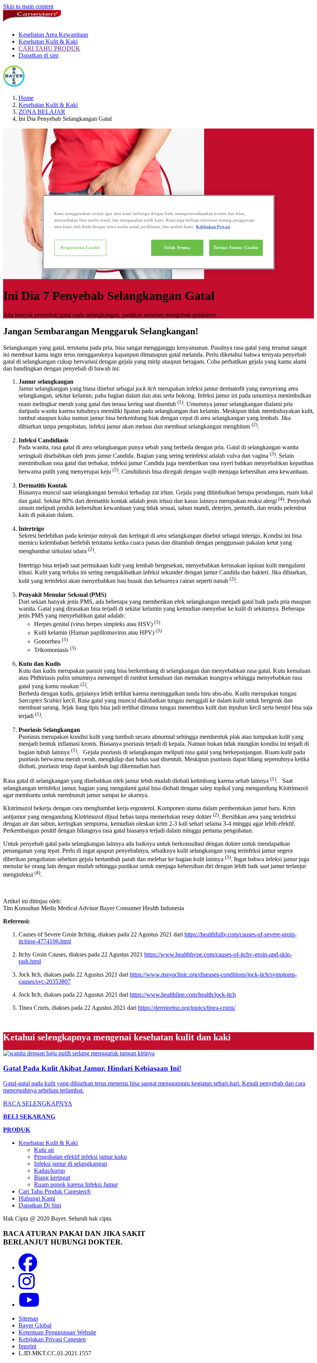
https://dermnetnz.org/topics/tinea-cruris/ (186, 1007)
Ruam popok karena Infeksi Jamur (76, 1184)
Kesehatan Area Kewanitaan (53, 34)
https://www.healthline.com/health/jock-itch (183, 994)
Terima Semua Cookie (236, 247)
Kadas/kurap (49, 1170)
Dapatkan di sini (38, 55)
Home (26, 98)
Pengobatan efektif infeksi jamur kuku (80, 1156)
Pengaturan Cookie (80, 247)
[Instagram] (27, 1286)
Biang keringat (52, 1177)
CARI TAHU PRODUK (49, 48)
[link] (158, 1078)
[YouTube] (29, 1304)
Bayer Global (35, 1325)
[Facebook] (28, 1267)
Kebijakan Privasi (213, 226)
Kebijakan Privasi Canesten (52, 1339)
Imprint (27, 1346)
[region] (158, 232)
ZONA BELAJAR (42, 111)
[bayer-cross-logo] (14, 84)
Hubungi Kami (37, 1198)
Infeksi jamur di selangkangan (70, 1163)
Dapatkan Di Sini (40, 1205)
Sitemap (28, 1318)
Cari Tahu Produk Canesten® (55, 1191)
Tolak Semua (177, 247)
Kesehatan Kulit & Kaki (48, 41)
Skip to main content (28, 6)
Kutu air (44, 1149)
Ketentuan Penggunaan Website (57, 1332)
